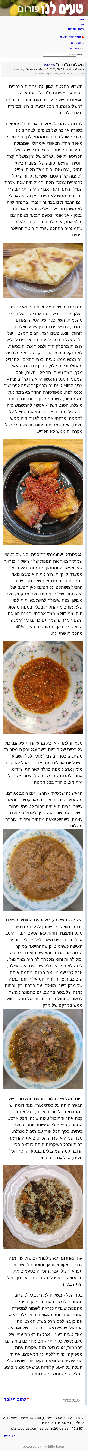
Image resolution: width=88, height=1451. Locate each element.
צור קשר (9, 1436)
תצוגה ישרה (75, 43)
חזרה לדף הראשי (70, 37)
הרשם (80, 24)
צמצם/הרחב (75, 48)
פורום (29, 9)
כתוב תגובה (14, 1399)
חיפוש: (79, 55)
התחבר (79, 19)
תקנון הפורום (76, 28)
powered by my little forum (44, 1446)
